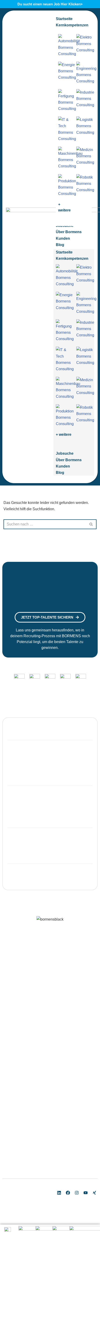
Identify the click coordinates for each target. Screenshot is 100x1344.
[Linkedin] (59, 1193)
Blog (60, 473)
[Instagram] (77, 1193)
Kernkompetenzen (72, 258)
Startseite (64, 252)
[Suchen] (91, 524)
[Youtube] (85, 1193)
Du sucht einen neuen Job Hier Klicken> (50, 4)
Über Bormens (69, 460)
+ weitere (63, 434)
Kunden (63, 466)
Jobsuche (64, 453)
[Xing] (94, 1193)
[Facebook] (68, 1193)
